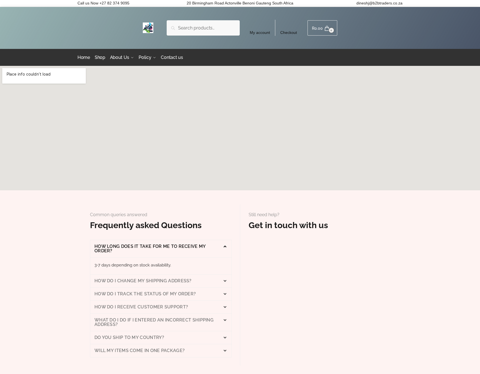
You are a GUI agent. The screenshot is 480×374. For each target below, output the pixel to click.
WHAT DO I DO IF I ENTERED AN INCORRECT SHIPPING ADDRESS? (154, 322)
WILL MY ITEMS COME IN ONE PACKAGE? (139, 350)
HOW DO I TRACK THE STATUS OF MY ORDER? (145, 293)
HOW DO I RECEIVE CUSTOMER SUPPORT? (141, 307)
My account (260, 32)
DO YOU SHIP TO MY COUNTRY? (129, 337)
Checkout (288, 32)
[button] (160, 248)
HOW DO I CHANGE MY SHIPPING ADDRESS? (143, 280)
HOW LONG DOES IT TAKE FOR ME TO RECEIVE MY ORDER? (150, 248)
